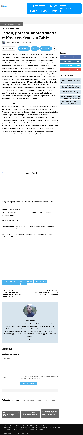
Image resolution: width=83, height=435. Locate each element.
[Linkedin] (30, 339)
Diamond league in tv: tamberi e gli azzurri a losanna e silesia (70, 97)
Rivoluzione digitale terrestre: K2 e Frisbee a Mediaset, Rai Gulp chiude (49, 413)
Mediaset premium (25, 281)
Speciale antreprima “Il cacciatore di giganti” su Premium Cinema (11, 294)
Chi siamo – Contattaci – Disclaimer (14, 429)
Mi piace (77, 57)
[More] (55, 48)
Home (4, 24)
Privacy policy (30, 429)
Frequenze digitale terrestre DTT (18, 425)
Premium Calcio (40, 281)
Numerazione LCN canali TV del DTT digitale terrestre (19, 427)
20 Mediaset (31, 400)
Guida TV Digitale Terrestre (37, 425)
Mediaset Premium (55, 427)
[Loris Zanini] (4, 42)
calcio (5, 281)
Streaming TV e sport (42, 427)
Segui (78, 61)
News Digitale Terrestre (14, 24)
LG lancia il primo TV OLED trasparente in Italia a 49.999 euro (11, 414)
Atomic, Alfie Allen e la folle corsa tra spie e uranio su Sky (70, 102)
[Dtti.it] (14, 8)
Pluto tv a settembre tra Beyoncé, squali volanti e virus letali (70, 80)
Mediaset (13, 281)
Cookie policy (39, 429)
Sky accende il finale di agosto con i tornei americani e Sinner (70, 86)
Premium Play (7, 284)
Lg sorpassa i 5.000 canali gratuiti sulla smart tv (29, 414)
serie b (24, 284)
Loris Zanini (15, 42)
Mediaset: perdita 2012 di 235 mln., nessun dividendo (46, 293)
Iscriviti (77, 69)
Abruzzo (40, 400)
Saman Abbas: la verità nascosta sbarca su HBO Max (70, 92)
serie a (17, 284)
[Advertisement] (19, 155)
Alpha (47, 400)
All (24, 400)
